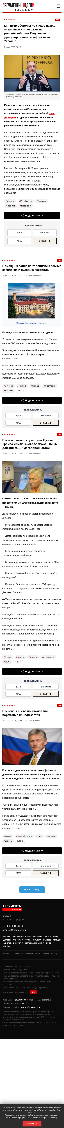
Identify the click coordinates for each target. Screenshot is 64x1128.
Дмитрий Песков (24, 836)
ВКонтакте (45, 232)
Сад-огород (8, 943)
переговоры (48, 657)
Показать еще (32, 889)
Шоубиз (47, 937)
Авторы (38, 954)
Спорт (55, 937)
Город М (57, 940)
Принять (32, 1123)
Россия (7, 836)
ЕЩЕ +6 (21, 391)
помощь (35, 386)
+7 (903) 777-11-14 (28, 1003)
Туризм (28, 940)
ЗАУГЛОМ (37, 275)
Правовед (47, 940)
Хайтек (49, 943)
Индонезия (25, 206)
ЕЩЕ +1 (18, 662)
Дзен (19, 232)
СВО (39, 836)
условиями (54, 1115)
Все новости (27, 954)
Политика (11, 20)
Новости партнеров (51, 954)
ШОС (7, 662)
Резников (41, 201)
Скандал (6, 946)
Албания (8, 391)
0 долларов (49, 386)
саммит (20, 657)
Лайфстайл (18, 940)
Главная (17, 954)
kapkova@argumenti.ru (30, 1007)
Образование (31, 943)
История (19, 943)
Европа (8, 841)
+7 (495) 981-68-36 (12, 926)
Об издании (7, 954)
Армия (41, 943)
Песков (7, 657)
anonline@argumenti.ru (14, 930)
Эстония (8, 386)
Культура (37, 940)
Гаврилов (10, 206)
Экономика (18, 937)
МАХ (19, 241)
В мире (28, 937)
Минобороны (25, 201)
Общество (38, 937)
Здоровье (6, 940)
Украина (10, 201)
